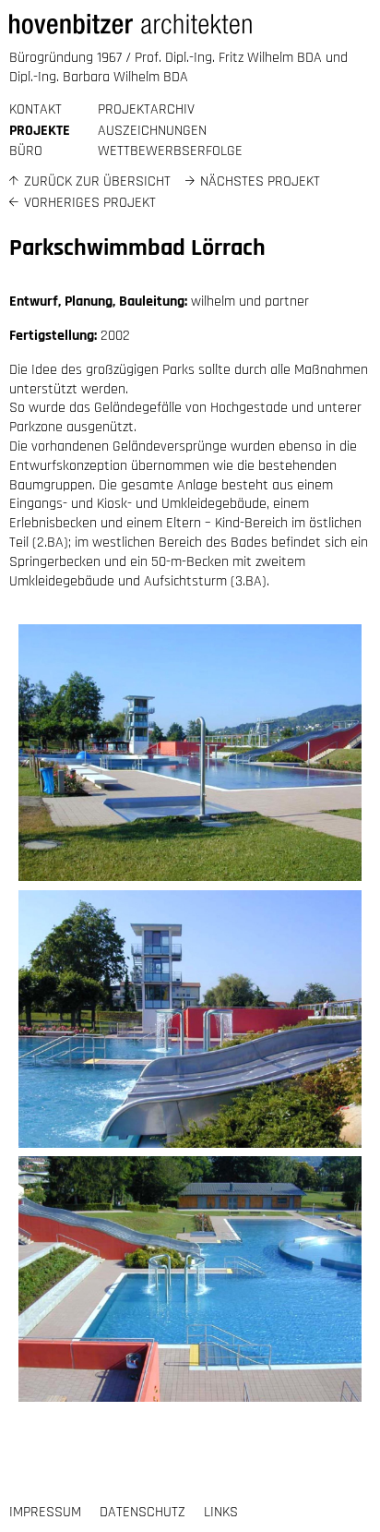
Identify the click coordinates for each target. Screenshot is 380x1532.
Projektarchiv (146, 109)
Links (221, 1512)
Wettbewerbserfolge (170, 151)
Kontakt (35, 109)
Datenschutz (142, 1512)
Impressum (45, 1512)
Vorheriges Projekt (90, 202)
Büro (25, 151)
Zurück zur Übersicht (97, 181)
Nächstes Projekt (260, 181)
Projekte (39, 130)
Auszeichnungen (152, 130)
